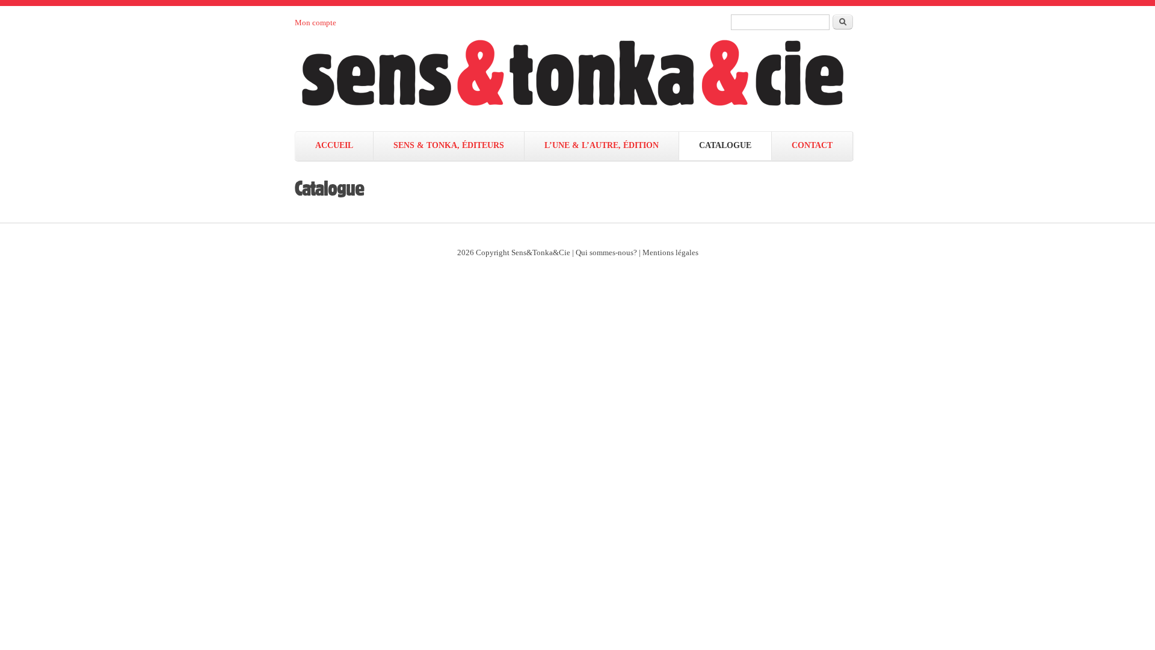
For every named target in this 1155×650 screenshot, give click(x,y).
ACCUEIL (334, 145)
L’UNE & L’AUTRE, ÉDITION (601, 145)
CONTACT (812, 145)
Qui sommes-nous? (606, 253)
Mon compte (315, 22)
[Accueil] (585, 80)
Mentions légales (670, 253)
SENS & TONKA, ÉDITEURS (448, 145)
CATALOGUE (725, 145)
